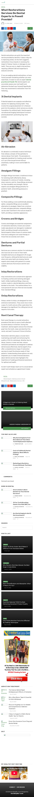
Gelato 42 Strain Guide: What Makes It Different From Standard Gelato (15, 547)
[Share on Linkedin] (14, 28)
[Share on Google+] (8, 28)
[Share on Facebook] (2, 28)
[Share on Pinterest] (11, 28)
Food (5, 618)
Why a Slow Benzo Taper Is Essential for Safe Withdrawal (20, 698)
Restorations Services (16, 380)
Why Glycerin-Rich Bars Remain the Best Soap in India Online (16, 566)
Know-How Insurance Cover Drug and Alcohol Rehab (20, 722)
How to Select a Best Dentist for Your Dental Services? (21, 491)
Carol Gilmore (19, 467)
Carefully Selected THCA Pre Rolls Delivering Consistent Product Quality (15, 603)
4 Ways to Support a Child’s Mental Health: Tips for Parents (19, 715)
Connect (12, 787)
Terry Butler (19, 444)
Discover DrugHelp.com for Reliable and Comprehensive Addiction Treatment (19, 706)
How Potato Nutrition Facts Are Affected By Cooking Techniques (16, 621)
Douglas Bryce (19, 506)
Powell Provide (5, 380)
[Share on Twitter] (5, 28)
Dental (5, 376)
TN (23, 380)
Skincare (6, 563)
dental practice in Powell (19, 378)
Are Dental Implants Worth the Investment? (22, 514)
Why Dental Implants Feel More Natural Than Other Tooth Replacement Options (22, 439)
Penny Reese (18, 495)
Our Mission (21, 787)
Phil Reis (9, 23)
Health (5, 544)
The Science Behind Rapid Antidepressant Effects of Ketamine (20, 691)
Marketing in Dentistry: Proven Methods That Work (22, 464)
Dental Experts (7, 378)
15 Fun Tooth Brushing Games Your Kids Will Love (21, 503)
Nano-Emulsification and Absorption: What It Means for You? (17, 584)
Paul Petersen (19, 456)
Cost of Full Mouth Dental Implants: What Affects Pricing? (21, 452)
